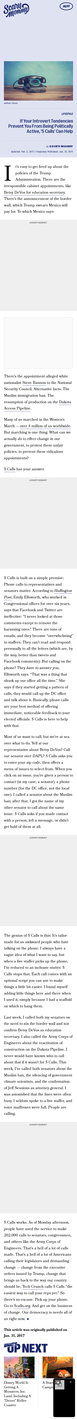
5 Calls (9, 469)
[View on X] (38, 343)
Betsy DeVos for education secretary (34, 192)
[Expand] (57, 1382)
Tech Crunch (33, 1286)
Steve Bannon (34, 382)
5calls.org (22, 1306)
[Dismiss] (71, 1382)
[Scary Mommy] (16, 10)
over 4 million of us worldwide (45, 426)
